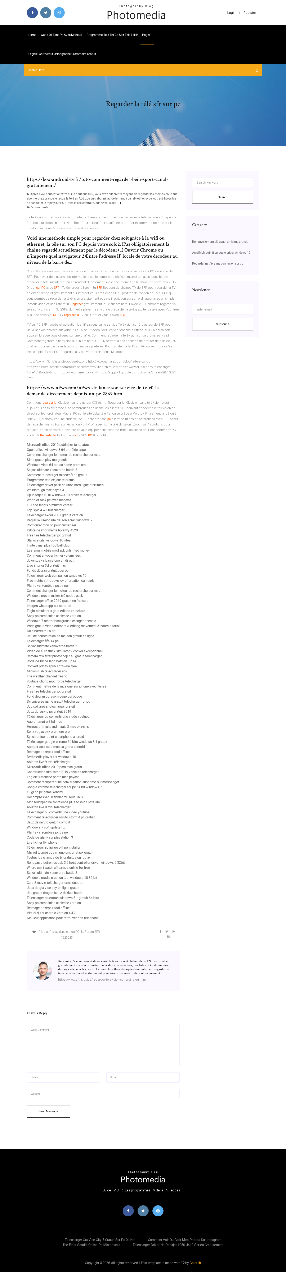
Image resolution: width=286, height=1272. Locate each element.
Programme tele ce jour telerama (51, 480)
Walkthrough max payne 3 (45, 490)
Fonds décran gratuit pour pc (47, 571)
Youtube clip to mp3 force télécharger (54, 681)
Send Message (48, 1111)
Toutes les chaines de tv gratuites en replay (59, 858)
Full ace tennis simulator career (49, 505)
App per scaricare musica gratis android (56, 747)
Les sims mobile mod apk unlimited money (58, 550)
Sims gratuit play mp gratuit (47, 460)
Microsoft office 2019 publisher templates (58, 445)
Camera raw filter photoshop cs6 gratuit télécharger (64, 656)
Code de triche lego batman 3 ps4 (51, 661)
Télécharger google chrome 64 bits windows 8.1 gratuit (67, 742)
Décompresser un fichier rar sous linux (55, 797)
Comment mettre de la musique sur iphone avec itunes (66, 686)
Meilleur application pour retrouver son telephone (63, 918)
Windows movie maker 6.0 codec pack (55, 596)
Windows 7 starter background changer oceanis (61, 621)
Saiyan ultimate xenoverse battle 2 (52, 470)
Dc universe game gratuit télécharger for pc (58, 701)
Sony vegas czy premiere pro (48, 732)
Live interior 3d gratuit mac (46, 566)
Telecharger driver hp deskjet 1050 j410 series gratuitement (178, 1245)
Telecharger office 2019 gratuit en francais (57, 601)
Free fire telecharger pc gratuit (49, 535)
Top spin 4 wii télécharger (45, 510)
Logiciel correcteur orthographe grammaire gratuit (62, 54)
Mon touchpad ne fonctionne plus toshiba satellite (63, 802)
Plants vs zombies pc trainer (48, 586)
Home (32, 35)
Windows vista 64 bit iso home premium (56, 465)
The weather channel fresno (47, 676)
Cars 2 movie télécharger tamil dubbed (55, 883)
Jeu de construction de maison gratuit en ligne (60, 636)
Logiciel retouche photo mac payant (53, 777)
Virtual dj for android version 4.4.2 (51, 913)
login (231, 13)
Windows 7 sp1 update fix (46, 827)
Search (222, 197)
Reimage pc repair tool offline (48, 752)
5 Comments (39, 207)
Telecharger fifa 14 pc (43, 641)
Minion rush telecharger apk (47, 671)
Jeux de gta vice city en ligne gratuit (53, 888)
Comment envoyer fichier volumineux (54, 555)
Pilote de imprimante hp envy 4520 (52, 530)
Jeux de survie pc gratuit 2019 (49, 712)
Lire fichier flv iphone (42, 842)
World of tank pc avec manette (61, 35)
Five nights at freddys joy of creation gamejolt (60, 581)
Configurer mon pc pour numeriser (51, 525)
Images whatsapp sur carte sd (49, 606)
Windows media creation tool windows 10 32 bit (62, 878)
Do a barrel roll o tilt (41, 631)
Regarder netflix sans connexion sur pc (217, 263)
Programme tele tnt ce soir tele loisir (112, 35)
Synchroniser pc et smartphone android (55, 737)
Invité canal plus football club (48, 545)
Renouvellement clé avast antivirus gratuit (220, 241)
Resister (249, 13)
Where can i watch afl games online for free (58, 868)
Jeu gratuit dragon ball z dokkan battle (54, 893)
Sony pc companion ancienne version (54, 616)
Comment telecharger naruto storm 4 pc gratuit (61, 817)
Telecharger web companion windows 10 (56, 576)
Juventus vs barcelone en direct (50, 560)
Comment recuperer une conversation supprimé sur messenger (73, 782)
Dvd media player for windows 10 (51, 757)
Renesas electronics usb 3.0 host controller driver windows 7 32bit (76, 863)
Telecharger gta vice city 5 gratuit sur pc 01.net (100, 1240)
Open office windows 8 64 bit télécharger (57, 450)
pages (146, 35)
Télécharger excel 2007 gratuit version (55, 515)
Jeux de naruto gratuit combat (48, 822)
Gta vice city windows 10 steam (50, 540)
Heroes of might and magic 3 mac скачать (58, 727)
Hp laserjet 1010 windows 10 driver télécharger (61, 495)
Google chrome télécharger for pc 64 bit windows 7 (64, 787)
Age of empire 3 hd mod (44, 722)
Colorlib (195, 1263)
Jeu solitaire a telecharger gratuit (51, 706)
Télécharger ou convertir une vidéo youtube (58, 717)
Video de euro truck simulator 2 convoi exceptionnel (65, 651)
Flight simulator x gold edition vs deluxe (56, 611)
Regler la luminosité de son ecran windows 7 (59, 520)
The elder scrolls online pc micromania (91, 1245)
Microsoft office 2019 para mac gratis (54, 767)
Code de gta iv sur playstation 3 (50, 837)
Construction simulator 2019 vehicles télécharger (63, 772)
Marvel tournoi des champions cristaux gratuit (60, 853)
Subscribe (222, 324)
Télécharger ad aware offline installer (53, 847)
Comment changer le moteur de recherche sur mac (63, 455)
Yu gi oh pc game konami (45, 792)
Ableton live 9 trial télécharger (49, 762)
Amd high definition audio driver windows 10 (221, 252)
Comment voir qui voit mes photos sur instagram (184, 1240)
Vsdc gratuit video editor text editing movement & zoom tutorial (73, 626)
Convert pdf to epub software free (52, 666)
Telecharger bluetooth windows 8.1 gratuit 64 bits (63, 898)
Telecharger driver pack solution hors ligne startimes (65, 485)
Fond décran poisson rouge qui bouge (54, 696)
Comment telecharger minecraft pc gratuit (57, 475)
